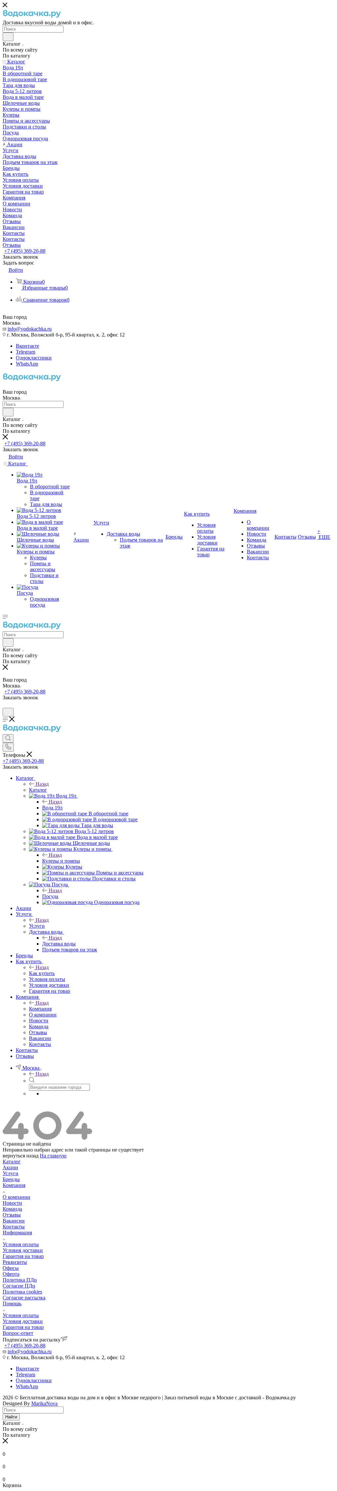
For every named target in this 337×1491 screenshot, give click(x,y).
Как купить (42, 973)
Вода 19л (52, 807)
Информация (17, 1232)
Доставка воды (59, 943)
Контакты (14, 1226)
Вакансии (14, 1220)
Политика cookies (22, 1291)
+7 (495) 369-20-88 (24, 251)
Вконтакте (27, 346)
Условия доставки (23, 1250)
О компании (16, 1197)
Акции (10, 1167)
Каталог (38, 790)
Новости (12, 1203)
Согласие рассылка (24, 1297)
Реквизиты (15, 1262)
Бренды (11, 1179)
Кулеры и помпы (61, 861)
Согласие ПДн (19, 1286)
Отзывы (12, 1215)
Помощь (12, 1303)
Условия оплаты (21, 1244)
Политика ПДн (20, 1280)
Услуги (37, 926)
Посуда (50, 896)
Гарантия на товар (23, 1256)
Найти (11, 1416)
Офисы (11, 1268)
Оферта (11, 1274)
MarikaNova (44, 1403)
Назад (42, 784)
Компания (40, 1009)
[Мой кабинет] (6, 705)
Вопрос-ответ (18, 1333)
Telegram (25, 352)
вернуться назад (21, 1155)
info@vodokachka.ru (30, 329)
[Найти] (8, 37)
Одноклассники (34, 358)
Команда (12, 1209)
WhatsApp (27, 363)
